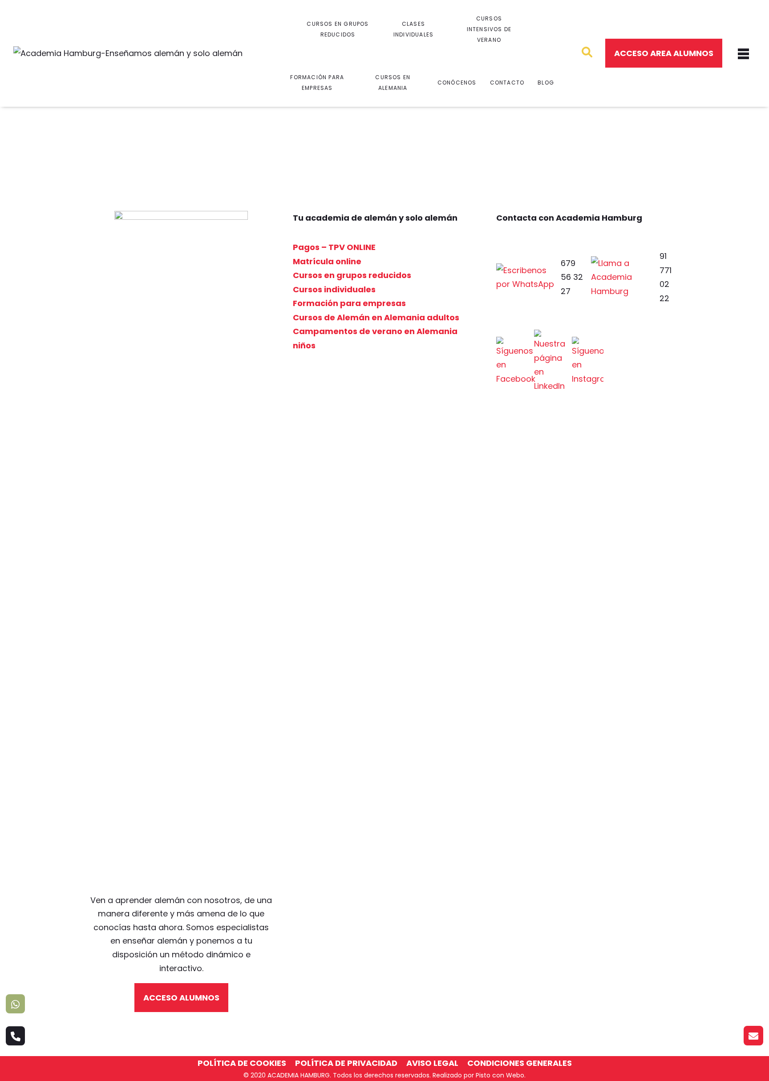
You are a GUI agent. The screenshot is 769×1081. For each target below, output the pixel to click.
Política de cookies (242, 1063)
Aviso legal (432, 1063)
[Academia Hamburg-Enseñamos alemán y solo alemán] (128, 53)
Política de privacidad (346, 1063)
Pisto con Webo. (501, 1075)
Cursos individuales (334, 289)
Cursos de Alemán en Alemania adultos (376, 317)
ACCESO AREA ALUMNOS (663, 53)
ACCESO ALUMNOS (181, 997)
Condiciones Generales (519, 1063)
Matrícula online (327, 261)
